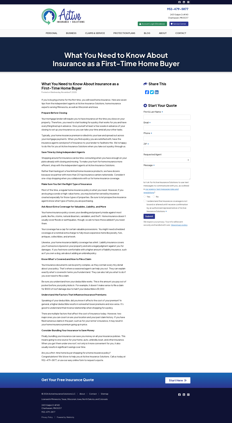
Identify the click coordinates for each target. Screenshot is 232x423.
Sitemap (104, 394)
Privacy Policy (47, 417)
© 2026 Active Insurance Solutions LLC (58, 394)
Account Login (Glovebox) (153, 24)
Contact (93, 394)
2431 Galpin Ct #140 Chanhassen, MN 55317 (51, 406)
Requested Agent (153, 154)
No (157, 196)
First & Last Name (153, 111)
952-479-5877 (48, 412)
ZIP (146, 143)
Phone (148, 133)
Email (147, 122)
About (82, 394)
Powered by (65, 417)
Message (149, 165)
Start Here (176, 380)
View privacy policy (179, 225)
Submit (149, 216)
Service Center (179, 24)
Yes (148, 196)
